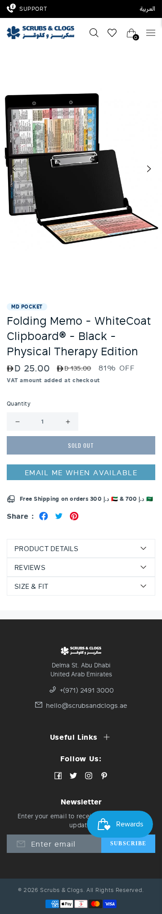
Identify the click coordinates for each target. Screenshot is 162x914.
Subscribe (128, 843)
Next (149, 168)
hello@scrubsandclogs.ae (86, 706)
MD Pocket (27, 306)
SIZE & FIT (31, 586)
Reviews (29, 567)
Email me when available (81, 472)
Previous (12, 168)
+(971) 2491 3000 (87, 690)
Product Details (46, 548)
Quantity (19, 404)
